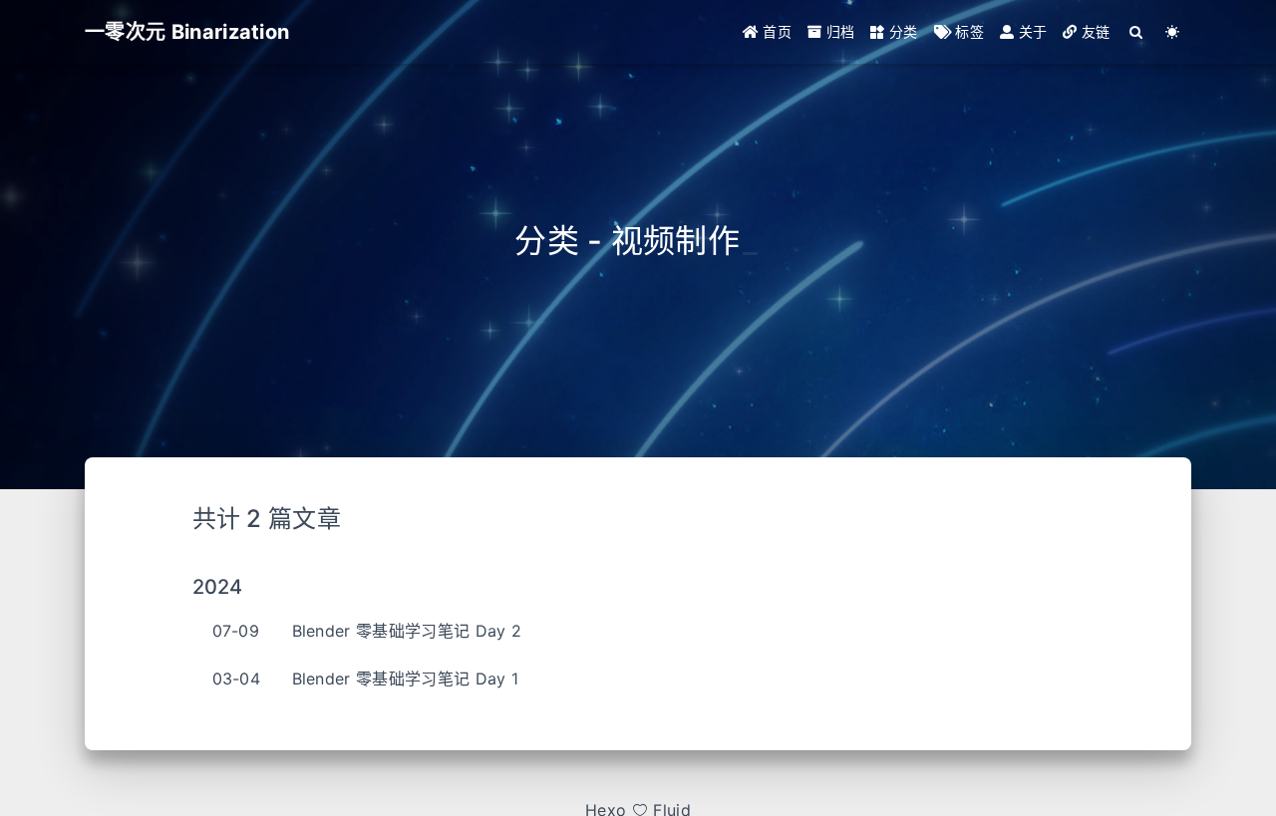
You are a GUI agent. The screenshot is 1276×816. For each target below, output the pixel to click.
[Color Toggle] (1172, 32)
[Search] (1136, 32)
